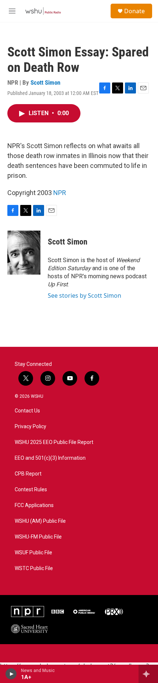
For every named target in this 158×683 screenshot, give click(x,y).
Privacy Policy (30, 426)
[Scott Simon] (23, 253)
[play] (11, 674)
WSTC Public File (34, 568)
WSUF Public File (33, 552)
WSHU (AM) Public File (40, 521)
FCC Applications (34, 505)
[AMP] (84, 611)
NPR (59, 193)
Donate (134, 11)
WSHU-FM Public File (38, 537)
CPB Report (28, 474)
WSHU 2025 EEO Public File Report (54, 442)
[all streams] (148, 674)
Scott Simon (45, 82)
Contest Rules (31, 489)
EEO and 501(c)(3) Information (50, 458)
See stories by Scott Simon (84, 295)
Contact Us (27, 411)
